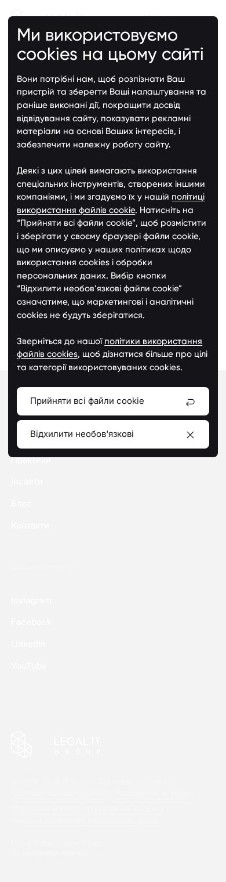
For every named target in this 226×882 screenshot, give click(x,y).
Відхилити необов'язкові (82, 433)
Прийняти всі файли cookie (87, 400)
